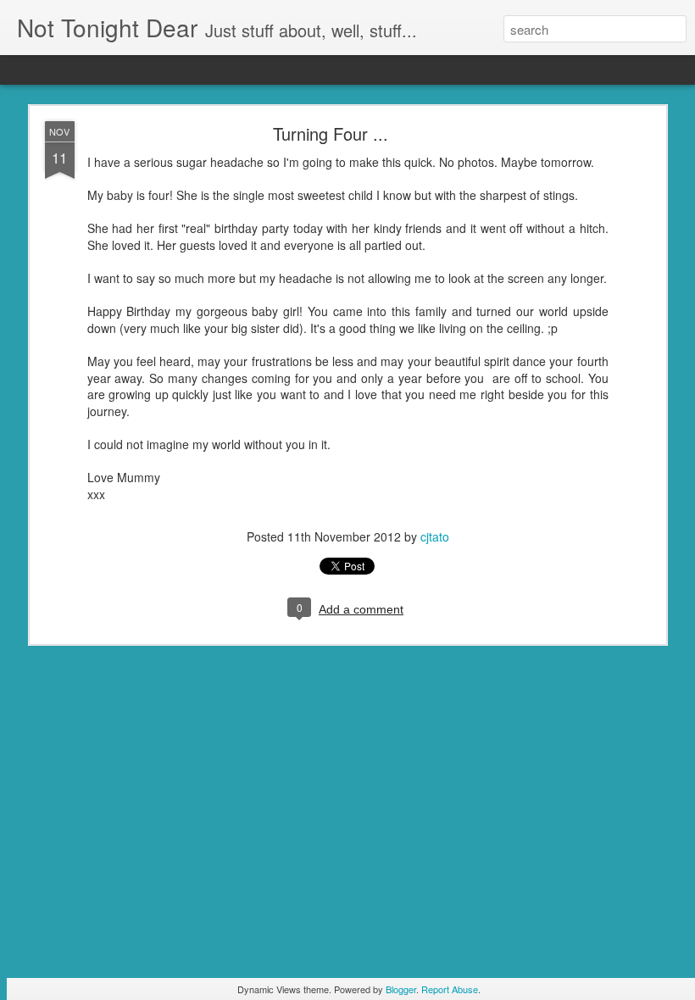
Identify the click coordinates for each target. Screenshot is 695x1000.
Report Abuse (449, 989)
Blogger (401, 989)
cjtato (434, 536)
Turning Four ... (330, 133)
